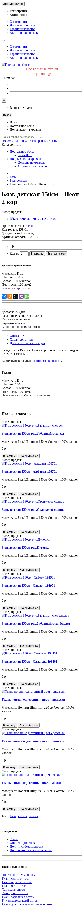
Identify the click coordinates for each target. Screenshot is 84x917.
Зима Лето (25, 155)
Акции (19, 141)
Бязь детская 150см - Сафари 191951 (28, 585)
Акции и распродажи (25, 32)
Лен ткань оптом (13, 889)
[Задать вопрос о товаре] (3, 309)
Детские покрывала (31, 162)
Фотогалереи (34, 141)
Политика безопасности (26, 846)
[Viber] (21, 296)
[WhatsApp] (26, 296)
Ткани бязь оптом (14, 886)
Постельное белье (22, 151)
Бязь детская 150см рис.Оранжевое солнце (33, 509)
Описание (17, 335)
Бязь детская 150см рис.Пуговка (25, 547)
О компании (18, 21)
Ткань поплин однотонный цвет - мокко (31, 783)
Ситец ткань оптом (15, 893)
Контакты (50, 141)
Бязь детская (18, 816)
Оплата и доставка (23, 843)
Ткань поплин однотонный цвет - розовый (33, 741)
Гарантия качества (22, 29)
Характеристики (21, 339)
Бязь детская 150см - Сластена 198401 (29, 661)
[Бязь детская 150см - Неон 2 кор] (33, 219)
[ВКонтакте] (4, 296)
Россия (33, 816)
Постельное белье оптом (19, 874)
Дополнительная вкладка (27, 343)
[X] (15, 296)
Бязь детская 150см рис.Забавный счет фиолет (36, 623)
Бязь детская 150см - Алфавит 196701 (29, 471)
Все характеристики (16, 288)
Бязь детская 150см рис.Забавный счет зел (33, 433)
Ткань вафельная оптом (18, 897)
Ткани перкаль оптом (17, 882)
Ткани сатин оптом (15, 878)
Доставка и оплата (22, 25)
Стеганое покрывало (32, 166)
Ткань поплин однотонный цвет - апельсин (33, 699)
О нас (14, 839)
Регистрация (18, 11)
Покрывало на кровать (25, 159)
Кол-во (14, 253)
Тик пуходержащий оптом (20, 900)
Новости (8, 141)
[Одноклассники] (9, 296)
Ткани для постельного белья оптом (27, 904)
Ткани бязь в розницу (47, 360)
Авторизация (19, 14)
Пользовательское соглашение (31, 850)
